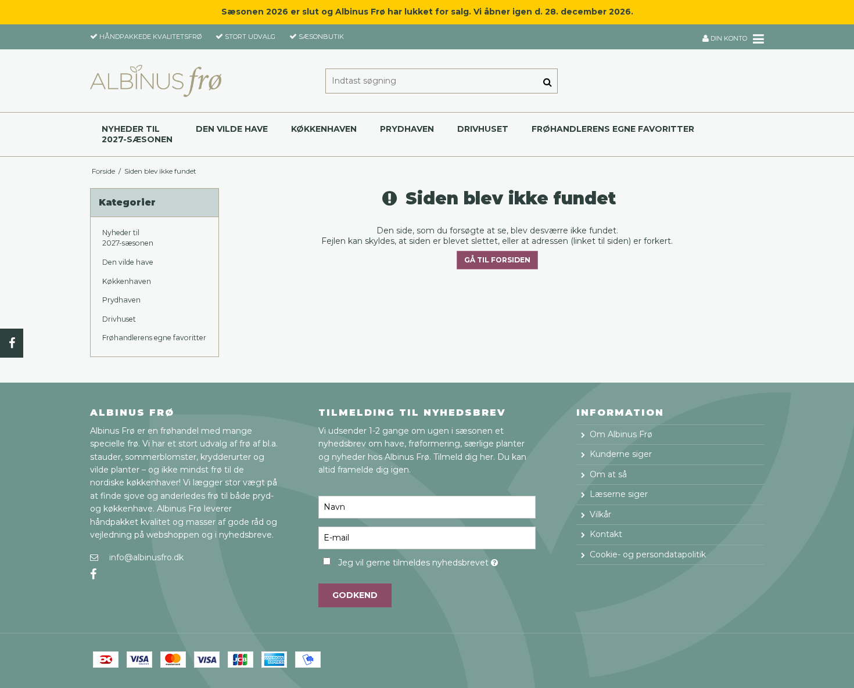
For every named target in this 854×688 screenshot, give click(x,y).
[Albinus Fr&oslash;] (155, 80)
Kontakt (606, 534)
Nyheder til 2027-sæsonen (137, 134)
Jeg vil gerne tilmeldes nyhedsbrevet (436, 560)
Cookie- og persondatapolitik (648, 554)
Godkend (355, 595)
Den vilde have (232, 129)
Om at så (608, 474)
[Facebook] (11, 343)
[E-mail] (426, 537)
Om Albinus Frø (621, 434)
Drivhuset (482, 129)
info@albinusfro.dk (146, 557)
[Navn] (426, 507)
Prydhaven (407, 129)
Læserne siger (619, 494)
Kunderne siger (621, 454)
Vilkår (600, 514)
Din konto (728, 38)
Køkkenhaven (324, 129)
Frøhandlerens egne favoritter (613, 129)
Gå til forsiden (497, 259)
